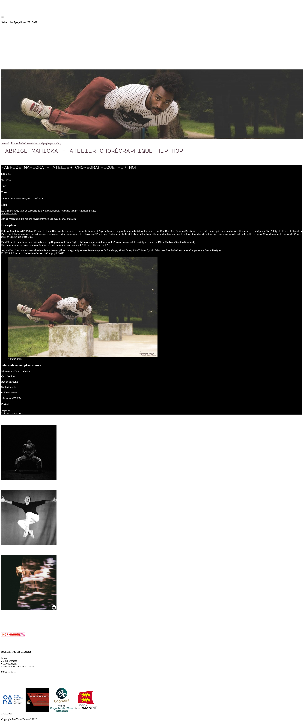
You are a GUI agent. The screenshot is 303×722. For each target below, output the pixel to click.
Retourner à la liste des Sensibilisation (20, 621)
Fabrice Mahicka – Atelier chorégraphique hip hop (36, 143)
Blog (10, 65)
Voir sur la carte (9, 213)
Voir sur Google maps (12, 413)
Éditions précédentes (24, 45)
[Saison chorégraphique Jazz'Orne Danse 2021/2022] (17, 16)
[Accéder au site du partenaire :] (13, 710)
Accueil (5, 143)
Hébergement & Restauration (28, 62)
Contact (18, 54)
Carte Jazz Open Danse (25, 37)
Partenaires (19, 48)
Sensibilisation (21, 34)
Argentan (6, 410)
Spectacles (19, 31)
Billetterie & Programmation (22, 28)
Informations (14, 51)
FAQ (16, 57)
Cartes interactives (23, 59)
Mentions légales (47, 719)
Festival (11, 40)
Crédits (60, 719)
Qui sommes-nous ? (24, 42)
